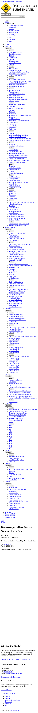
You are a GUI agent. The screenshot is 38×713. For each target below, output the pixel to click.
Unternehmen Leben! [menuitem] (15, 303)
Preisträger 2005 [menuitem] (14, 363)
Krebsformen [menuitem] (13, 57)
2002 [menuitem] (10, 447)
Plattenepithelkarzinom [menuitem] (16, 173)
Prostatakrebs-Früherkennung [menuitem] (18, 83)
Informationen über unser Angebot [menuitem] (19, 244)
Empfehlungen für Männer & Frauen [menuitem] (20, 81)
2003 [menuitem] (10, 445)
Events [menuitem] (7, 450)
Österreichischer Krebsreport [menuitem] (17, 225)
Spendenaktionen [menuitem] (14, 458)
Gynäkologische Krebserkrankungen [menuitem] (20, 115)
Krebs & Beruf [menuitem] (13, 305)
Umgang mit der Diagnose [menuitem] (17, 291)
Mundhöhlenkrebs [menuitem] (14, 180)
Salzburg (11, 34)
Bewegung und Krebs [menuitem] (15, 332)
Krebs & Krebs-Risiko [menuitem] (15, 52)
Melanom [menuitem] (11, 171)
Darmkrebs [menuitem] (12, 112)
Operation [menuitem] (12, 206)
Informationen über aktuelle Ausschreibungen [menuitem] (23, 336)
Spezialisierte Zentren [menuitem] (15, 380)
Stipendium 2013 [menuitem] (14, 340)
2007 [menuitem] (10, 438)
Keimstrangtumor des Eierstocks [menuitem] (18, 155)
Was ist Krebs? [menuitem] (13, 68)
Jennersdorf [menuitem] (12, 276)
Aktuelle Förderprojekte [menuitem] (16, 316)
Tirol (10, 38)
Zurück (11, 50)
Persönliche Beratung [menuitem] (15, 247)
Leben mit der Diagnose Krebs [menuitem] (18, 289)
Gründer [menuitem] (11, 473)
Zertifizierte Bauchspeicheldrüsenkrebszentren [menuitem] (23, 398)
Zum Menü (11, 1)
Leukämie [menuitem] (12, 106)
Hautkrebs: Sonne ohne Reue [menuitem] (18, 413)
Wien (10, 41)
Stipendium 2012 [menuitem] (14, 341)
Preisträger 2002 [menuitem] (14, 367)
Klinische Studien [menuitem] (14, 220)
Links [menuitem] (10, 385)
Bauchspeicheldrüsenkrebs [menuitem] (17, 108)
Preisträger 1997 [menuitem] (14, 372)
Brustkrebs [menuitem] (12, 110)
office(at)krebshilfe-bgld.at (14, 673)
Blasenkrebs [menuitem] (12, 191)
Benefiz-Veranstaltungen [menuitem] (16, 456)
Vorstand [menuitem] (11, 476)
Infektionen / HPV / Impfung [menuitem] (17, 74)
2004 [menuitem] (10, 443)
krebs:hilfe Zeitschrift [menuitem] (15, 383)
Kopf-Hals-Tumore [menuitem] (14, 119)
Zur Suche (18, 1)
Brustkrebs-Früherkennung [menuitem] (17, 79)
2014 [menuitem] (10, 427)
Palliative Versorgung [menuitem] (15, 307)
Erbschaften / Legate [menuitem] (15, 494)
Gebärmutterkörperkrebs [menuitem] (16, 153)
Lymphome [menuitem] (12, 128)
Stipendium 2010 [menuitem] (14, 343)
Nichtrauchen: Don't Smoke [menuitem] (17, 415)
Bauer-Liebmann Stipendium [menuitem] (17, 320)
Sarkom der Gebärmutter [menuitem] (16, 158)
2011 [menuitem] (10, 431)
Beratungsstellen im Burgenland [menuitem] (18, 264)
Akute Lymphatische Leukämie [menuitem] (18, 135)
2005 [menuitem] (10, 441)
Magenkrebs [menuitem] (12, 129)
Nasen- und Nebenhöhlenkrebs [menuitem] (18, 182)
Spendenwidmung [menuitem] (14, 503)
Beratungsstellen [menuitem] (14, 237)
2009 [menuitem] (10, 434)
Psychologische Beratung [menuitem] (16, 249)
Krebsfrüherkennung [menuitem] (15, 54)
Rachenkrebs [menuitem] (13, 184)
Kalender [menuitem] (7, 44)
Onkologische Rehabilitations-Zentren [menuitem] (20, 396)
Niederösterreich (14, 30)
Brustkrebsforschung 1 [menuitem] (16, 329)
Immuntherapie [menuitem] (13, 213)
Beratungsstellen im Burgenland (10, 677)
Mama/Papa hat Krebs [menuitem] (15, 301)
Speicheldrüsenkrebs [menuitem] (15, 187)
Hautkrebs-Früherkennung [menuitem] (17, 86)
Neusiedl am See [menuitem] (14, 267)
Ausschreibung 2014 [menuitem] (15, 338)
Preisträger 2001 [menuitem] (14, 369)
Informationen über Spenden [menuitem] (17, 489)
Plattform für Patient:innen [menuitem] (17, 233)
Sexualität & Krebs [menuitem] (14, 298)
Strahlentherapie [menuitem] (14, 207)
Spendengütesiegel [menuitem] (14, 498)
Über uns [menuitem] (7, 463)
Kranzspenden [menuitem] (13, 491)
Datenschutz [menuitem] (8, 702)
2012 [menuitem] (10, 429)
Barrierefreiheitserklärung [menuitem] (12, 700)
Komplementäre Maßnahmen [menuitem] (18, 218)
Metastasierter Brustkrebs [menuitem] (16, 146)
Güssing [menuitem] (11, 274)
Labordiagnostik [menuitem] (14, 101)
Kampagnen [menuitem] (8, 403)
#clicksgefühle (14, 710)
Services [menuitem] (7, 374)
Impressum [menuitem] (8, 703)
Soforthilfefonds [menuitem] (14, 509)
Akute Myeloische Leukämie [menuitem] (17, 137)
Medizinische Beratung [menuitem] (16, 256)
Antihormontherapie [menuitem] (15, 211)
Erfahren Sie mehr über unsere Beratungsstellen (15, 659)
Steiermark (12, 36)
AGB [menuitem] (6, 705)
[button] (6, 14)
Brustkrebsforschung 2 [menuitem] (16, 331)
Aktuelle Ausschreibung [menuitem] (16, 347)
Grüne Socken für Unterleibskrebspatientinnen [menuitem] (23, 409)
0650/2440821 (8, 672)
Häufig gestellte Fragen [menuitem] (16, 282)
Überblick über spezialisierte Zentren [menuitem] (20, 391)
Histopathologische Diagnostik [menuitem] (18, 99)
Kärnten (11, 29)
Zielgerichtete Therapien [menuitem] (16, 214)
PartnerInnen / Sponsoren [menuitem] (16, 507)
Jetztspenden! (3, 521)
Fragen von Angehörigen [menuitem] (16, 285)
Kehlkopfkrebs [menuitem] (13, 179)
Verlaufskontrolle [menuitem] (14, 92)
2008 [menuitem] (10, 436)
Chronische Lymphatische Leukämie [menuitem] (20, 138)
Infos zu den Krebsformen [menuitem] (17, 105)
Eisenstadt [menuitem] (12, 269)
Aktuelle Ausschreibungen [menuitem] (17, 318)
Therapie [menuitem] (11, 59)
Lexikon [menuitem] (11, 64)
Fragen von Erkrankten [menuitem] (16, 283)
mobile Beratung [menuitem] (14, 278)
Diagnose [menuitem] (11, 56)
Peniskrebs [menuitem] (12, 196)
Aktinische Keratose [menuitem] (15, 168)
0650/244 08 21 (8, 544)
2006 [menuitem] (10, 440)
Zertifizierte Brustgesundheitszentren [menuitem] (20, 394)
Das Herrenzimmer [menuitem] (14, 246)
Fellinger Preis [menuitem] (13, 321)
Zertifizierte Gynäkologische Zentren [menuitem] (20, 387)
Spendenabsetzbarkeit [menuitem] (15, 500)
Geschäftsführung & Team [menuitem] (17, 478)
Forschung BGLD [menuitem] (14, 323)
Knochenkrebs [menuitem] (13, 122)
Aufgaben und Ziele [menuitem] (15, 474)
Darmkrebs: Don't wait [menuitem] (16, 418)
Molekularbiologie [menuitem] (14, 95)
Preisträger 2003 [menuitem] (14, 365)
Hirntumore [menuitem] (12, 113)
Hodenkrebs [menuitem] (12, 193)
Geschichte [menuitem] (12, 471)
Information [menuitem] (8, 46)
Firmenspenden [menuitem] (13, 493)
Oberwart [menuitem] (11, 273)
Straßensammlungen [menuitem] (15, 496)
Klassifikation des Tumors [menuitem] (17, 94)
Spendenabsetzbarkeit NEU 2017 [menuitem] (19, 502)
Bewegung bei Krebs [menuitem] (15, 296)
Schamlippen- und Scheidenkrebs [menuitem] (19, 160)
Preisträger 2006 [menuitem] (14, 362)
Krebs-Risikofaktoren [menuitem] (15, 70)
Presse (7, 22)
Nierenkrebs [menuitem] (12, 195)
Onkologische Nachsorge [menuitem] (16, 216)
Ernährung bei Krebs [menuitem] (15, 294)
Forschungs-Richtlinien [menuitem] (16, 314)
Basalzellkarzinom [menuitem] (14, 169)
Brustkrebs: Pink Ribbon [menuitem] (16, 416)
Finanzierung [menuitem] (13, 505)
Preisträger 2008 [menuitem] (14, 358)
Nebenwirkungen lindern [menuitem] (16, 293)
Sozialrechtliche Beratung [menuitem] (16, 255)
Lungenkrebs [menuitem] (13, 126)
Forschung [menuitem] (8, 308)
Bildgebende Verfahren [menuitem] (16, 97)
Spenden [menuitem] (7, 482)
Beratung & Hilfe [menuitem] (10, 227)
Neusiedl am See (10, 517)
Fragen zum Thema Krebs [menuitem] (17, 238)
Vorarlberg (12, 39)
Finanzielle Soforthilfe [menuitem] (15, 260)
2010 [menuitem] (10, 433)
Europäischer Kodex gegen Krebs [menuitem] (19, 72)
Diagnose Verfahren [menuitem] (15, 90)
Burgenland (12, 27)
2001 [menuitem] (10, 448)
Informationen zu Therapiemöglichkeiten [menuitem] (21, 202)
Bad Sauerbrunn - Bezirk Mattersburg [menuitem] (20, 265)
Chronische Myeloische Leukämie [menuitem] (19, 140)
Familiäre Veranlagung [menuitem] (16, 75)
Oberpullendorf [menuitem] (13, 271)
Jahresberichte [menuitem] (13, 480)
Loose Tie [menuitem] (12, 461)
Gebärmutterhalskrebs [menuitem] (15, 151)
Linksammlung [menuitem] (13, 402)
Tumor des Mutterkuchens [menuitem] (17, 162)
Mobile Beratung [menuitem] (14, 253)
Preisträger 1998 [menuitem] (14, 370)
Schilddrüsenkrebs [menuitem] (14, 186)
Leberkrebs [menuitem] (12, 124)
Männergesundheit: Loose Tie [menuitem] (18, 411)
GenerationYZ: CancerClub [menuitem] (17, 251)
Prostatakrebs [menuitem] (13, 198)
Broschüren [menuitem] (12, 382)
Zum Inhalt (4, 1)
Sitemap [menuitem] (7, 698)
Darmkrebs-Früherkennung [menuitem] (17, 84)
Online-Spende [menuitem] (13, 487)
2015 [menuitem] (10, 426)
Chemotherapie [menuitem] (13, 209)
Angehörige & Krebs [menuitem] (15, 300)
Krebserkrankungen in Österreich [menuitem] (19, 224)
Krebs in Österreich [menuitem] (15, 63)
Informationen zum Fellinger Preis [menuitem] (19, 356)
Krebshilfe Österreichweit (16, 25)
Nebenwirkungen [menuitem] (14, 61)
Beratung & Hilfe (10, 514)
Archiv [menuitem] (11, 422)
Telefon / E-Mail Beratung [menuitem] (17, 258)
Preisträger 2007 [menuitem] (14, 360)
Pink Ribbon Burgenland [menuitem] (16, 460)
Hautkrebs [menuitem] (12, 117)
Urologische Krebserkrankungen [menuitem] (19, 120)
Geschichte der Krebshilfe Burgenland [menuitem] (20, 469)
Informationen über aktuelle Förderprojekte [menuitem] (22, 327)
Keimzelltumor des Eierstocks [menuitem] (18, 157)
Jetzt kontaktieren (6, 690)
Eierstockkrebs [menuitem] (13, 150)
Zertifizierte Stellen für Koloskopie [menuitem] (19, 392)
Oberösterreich (13, 32)
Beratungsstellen (10, 516)
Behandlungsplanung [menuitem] (15, 204)
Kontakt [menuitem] (7, 696)
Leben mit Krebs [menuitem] (14, 240)
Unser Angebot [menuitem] (13, 235)
